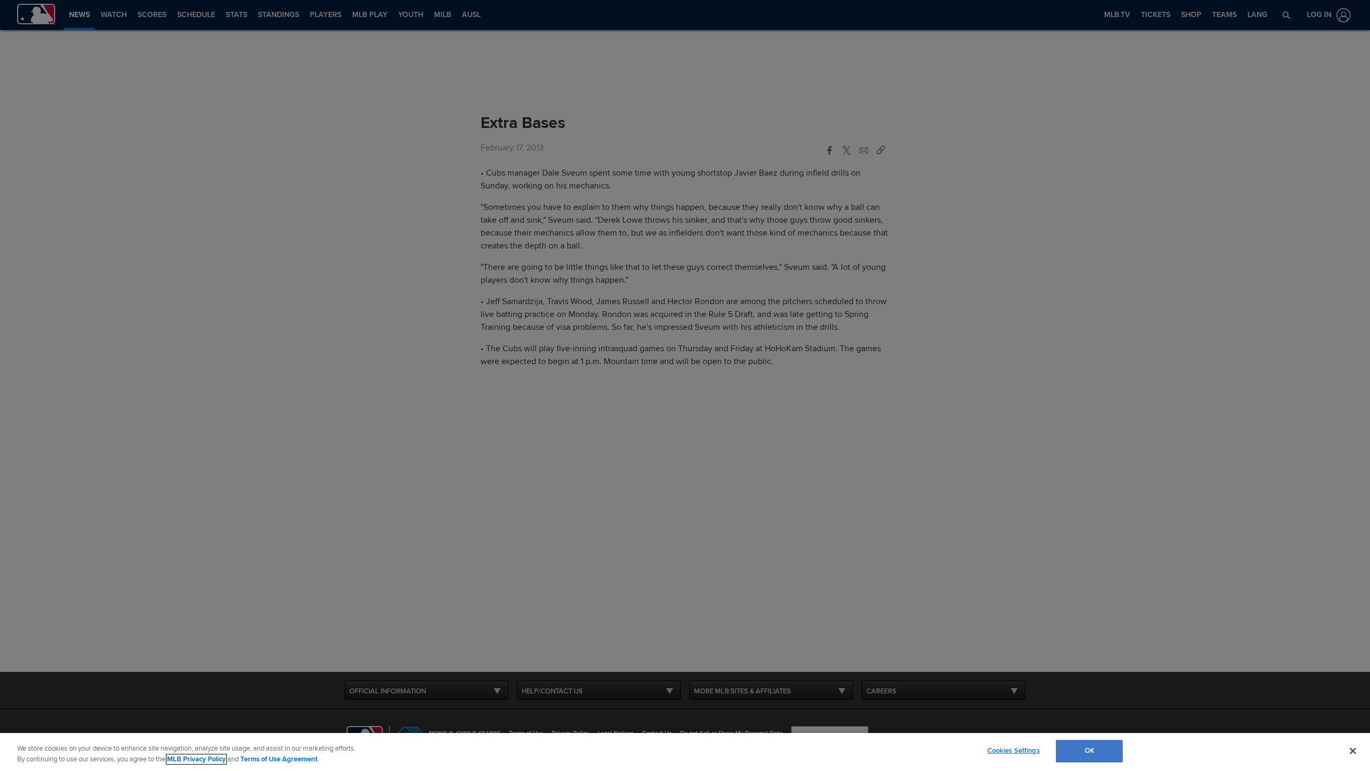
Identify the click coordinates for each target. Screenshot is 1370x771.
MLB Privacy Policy (196, 759)
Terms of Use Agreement (278, 759)
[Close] (1353, 750)
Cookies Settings (1013, 750)
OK (1089, 750)
